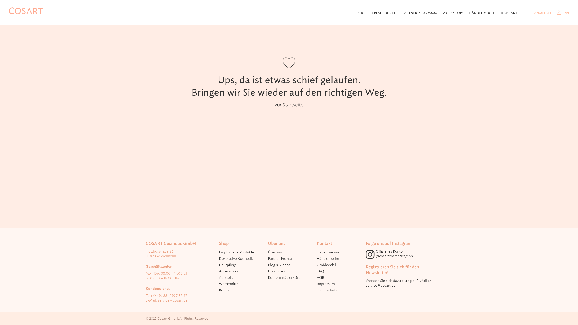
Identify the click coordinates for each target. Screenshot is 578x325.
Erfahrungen (384, 13)
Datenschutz (327, 290)
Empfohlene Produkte (236, 252)
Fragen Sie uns (328, 252)
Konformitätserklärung (286, 277)
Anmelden (543, 13)
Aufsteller (227, 277)
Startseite (293, 105)
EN (566, 13)
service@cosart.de (173, 300)
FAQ (320, 271)
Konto (224, 290)
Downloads (277, 271)
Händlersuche (482, 13)
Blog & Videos (279, 265)
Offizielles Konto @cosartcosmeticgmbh (394, 253)
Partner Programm (283, 258)
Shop (362, 13)
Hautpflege (228, 265)
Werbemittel (229, 284)
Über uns (275, 252)
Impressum (326, 284)
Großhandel (326, 265)
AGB (320, 277)
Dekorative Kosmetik (236, 258)
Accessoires (228, 271)
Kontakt (509, 13)
